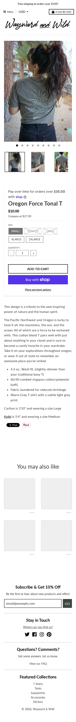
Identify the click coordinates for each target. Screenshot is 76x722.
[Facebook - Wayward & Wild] (34, 634)
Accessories (38, 697)
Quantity (14, 247)
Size (10, 225)
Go (67, 603)
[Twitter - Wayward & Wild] (27, 634)
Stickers (38, 702)
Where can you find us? (38, 627)
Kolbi (7, 416)
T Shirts (38, 684)
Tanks (38, 688)
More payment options (38, 289)
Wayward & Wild (43, 709)
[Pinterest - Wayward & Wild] (49, 634)
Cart (63, 11)
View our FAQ (38, 663)
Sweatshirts (38, 693)
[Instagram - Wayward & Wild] (41, 634)
